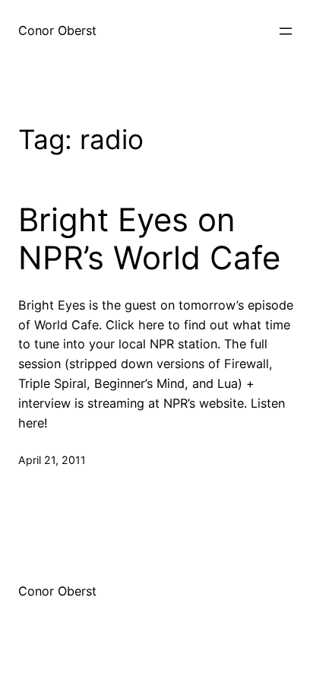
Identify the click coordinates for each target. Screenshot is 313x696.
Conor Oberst (57, 30)
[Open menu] (286, 31)
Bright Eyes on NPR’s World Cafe (149, 239)
